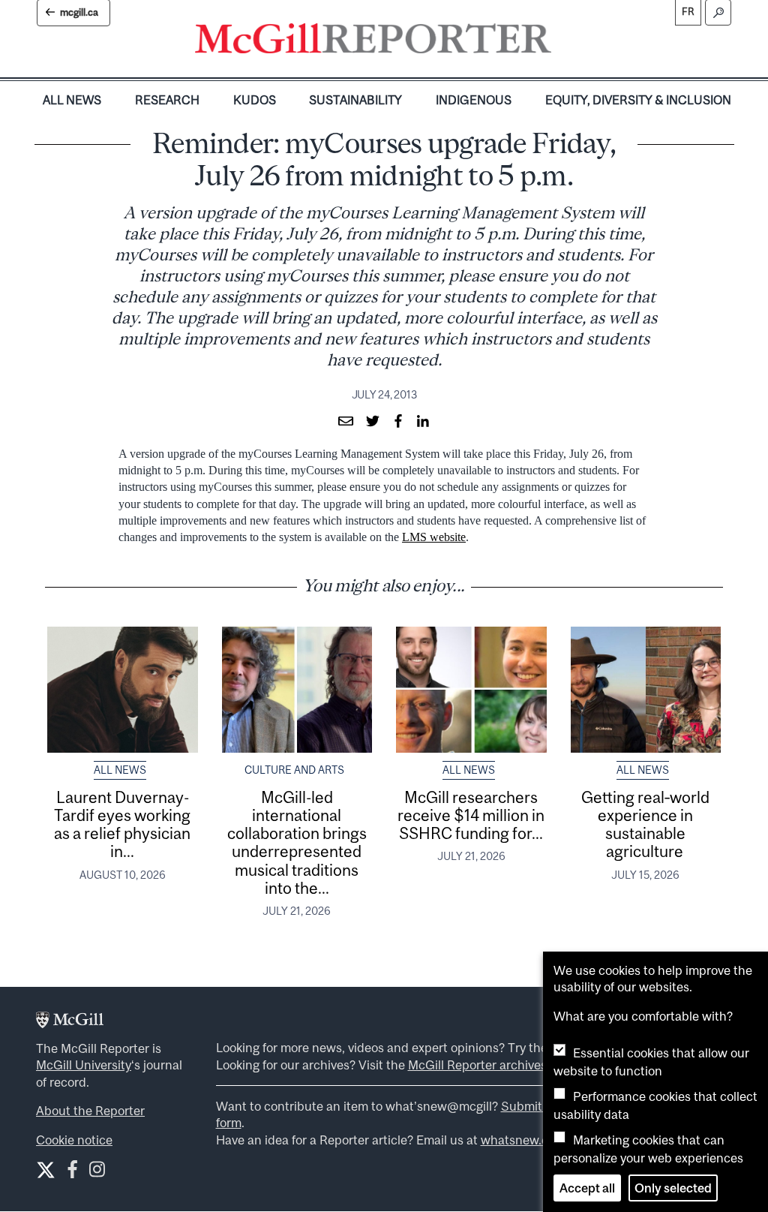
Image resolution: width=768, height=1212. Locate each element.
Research (167, 100)
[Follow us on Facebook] (72, 1172)
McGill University (83, 1064)
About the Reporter (90, 1110)
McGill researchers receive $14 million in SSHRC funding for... (471, 815)
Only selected (673, 1187)
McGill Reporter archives (477, 1064)
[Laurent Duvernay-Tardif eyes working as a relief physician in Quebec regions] (122, 690)
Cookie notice (74, 1139)
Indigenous (474, 100)
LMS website (434, 537)
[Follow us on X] (46, 1170)
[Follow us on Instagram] (97, 1172)
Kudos (254, 100)
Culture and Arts (294, 770)
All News (72, 100)
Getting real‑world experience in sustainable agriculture (645, 824)
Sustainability (355, 100)
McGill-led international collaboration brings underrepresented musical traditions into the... (297, 842)
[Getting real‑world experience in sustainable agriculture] (646, 690)
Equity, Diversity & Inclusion (638, 100)
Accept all (587, 1187)
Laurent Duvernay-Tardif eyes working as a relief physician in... (122, 824)
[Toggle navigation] (564, 42)
